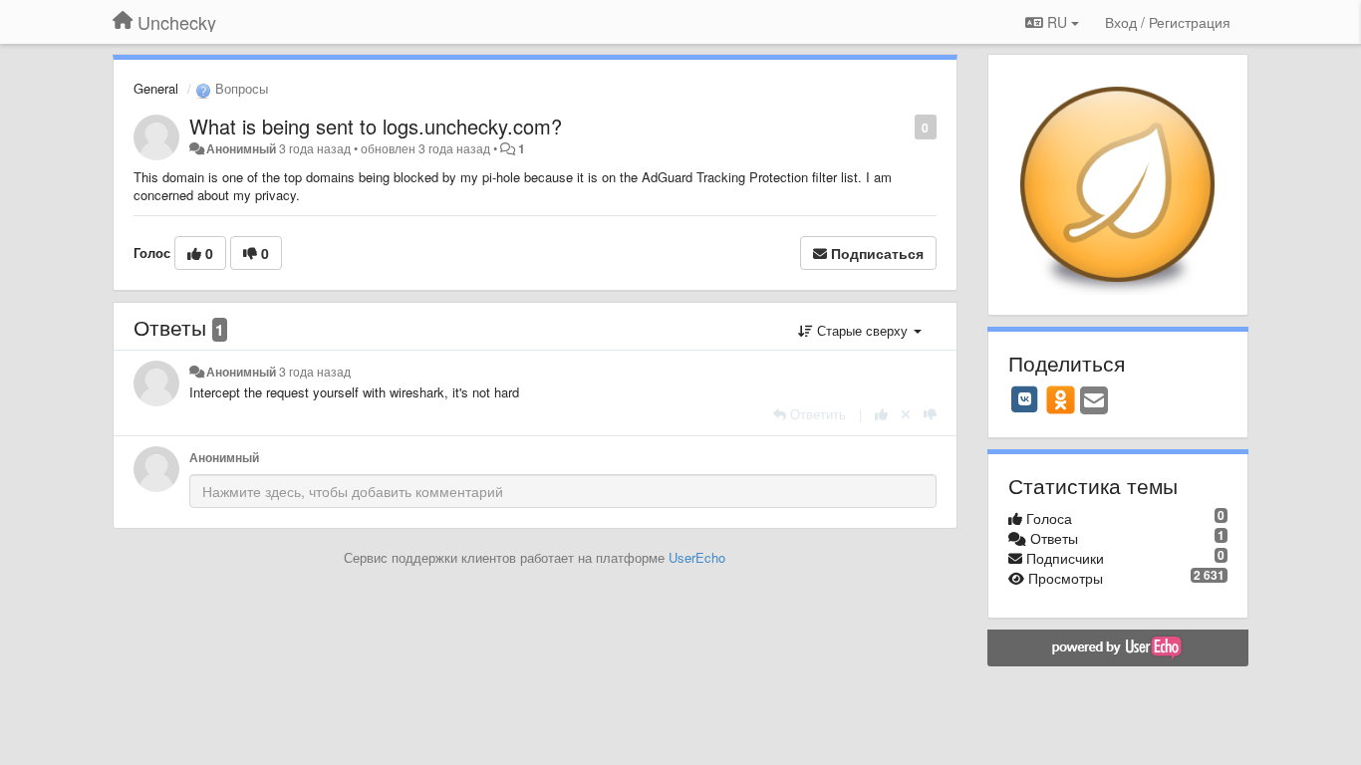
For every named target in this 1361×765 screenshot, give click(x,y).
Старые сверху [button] (862, 330)
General (156, 88)
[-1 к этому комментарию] (930, 413)
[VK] (1025, 399)
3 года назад (315, 372)
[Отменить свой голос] (906, 413)
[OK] (1060, 399)
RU (1057, 22)
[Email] (1094, 401)
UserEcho (697, 557)
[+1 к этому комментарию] (881, 413)
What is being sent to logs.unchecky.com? (375, 126)
